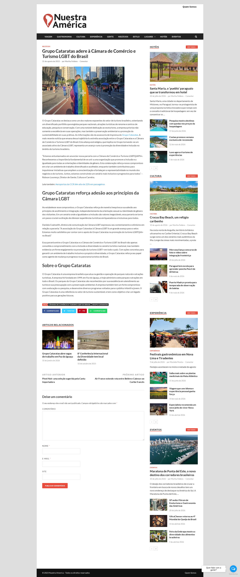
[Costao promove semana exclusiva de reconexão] (158, 137)
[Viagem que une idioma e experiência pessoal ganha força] (158, 388)
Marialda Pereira (176, 362)
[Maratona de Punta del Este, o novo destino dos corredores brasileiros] (174, 449)
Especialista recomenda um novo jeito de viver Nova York (182, 407)
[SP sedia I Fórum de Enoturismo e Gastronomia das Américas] (158, 500)
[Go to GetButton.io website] (233, 574)
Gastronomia (64, 36)
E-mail (46, 459)
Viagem (48, 36)
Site (44, 471)
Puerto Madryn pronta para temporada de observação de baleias (183, 285)
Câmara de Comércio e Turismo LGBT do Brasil (70, 305)
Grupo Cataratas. (130, 134)
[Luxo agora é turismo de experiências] (158, 152)
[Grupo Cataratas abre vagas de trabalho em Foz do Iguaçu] (58, 350)
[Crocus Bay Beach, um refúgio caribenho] (174, 196)
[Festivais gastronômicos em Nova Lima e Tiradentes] (174, 333)
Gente (110, 36)
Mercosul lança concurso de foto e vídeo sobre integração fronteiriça (183, 252)
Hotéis (163, 36)
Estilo (136, 36)
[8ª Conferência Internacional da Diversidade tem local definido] (93, 350)
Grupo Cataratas (100, 305)
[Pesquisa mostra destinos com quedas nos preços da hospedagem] (158, 121)
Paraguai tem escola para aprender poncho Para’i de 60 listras (182, 269)
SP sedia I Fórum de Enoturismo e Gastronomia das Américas (182, 503)
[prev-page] (152, 168)
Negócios (123, 36)
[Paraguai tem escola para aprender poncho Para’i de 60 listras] (158, 266)
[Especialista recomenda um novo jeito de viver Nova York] (158, 405)
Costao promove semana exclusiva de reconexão (181, 138)
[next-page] (156, 168)
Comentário (49, 409)
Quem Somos (190, 6)
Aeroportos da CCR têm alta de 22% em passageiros (80, 184)
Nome (46, 446)
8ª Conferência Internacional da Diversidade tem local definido (93, 356)
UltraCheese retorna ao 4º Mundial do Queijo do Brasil (182, 518)
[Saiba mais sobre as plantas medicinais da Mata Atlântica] (158, 373)
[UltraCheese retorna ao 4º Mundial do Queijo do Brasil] (158, 516)
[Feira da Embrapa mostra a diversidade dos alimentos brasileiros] (158, 531)
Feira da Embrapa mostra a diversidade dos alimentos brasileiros (182, 534)
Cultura (80, 36)
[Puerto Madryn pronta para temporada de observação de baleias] (158, 282)
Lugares (148, 36)
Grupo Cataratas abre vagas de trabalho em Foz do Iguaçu (57, 355)
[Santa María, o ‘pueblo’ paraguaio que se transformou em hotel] (174, 67)
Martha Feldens (71, 61)
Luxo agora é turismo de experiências (181, 153)
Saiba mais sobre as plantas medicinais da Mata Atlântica (183, 374)
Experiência (96, 36)
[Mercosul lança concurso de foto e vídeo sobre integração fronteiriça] (158, 250)
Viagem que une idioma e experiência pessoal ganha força (182, 391)
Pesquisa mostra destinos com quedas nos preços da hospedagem (182, 123)
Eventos (176, 36)
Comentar (84, 61)
